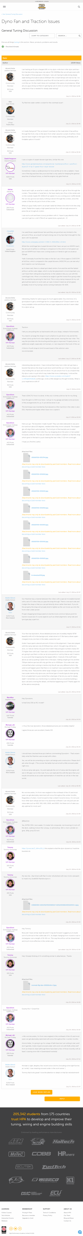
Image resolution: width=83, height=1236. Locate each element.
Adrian (10, 189)
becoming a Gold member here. (33, 467)
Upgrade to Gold (27, 1218)
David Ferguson (10, 159)
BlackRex (10, 697)
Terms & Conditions (49, 1212)
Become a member (28, 1215)
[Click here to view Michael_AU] (10, 733)
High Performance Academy (42, 6)
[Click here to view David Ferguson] (10, 167)
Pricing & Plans (27, 1212)
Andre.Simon (10, 598)
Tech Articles (6, 1215)
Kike (10, 102)
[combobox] (42, 35)
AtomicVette (10, 68)
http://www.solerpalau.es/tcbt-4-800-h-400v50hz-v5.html (44, 242)
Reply (5, 58)
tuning (16, 42)
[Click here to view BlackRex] (10, 706)
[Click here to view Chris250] (10, 240)
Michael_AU (10, 725)
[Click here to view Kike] (10, 110)
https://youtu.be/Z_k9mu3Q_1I (33, 848)
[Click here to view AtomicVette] (10, 77)
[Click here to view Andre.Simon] (10, 606)
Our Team (67, 1215)
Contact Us (67, 1221)
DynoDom (10, 326)
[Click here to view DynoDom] (10, 336)
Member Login (42, 1)
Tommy (10, 847)
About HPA (67, 1212)
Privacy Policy (47, 1215)
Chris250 (10, 231)
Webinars (4, 1221)
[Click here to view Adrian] (10, 198)
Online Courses (7, 1212)
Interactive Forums (8, 1218)
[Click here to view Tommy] (10, 856)
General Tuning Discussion (14, 14)
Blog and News (69, 1218)
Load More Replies (41, 1092)
